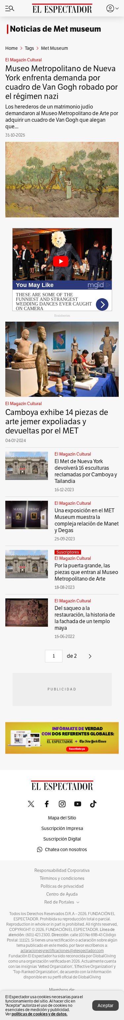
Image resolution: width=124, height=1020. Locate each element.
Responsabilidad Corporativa (62, 870)
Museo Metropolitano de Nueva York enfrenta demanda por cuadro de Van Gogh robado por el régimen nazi (61, 82)
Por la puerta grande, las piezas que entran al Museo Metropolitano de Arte (86, 572)
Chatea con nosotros (66, 849)
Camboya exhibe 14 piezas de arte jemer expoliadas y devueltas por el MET (56, 421)
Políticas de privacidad (62, 886)
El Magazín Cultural (23, 60)
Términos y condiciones (62, 878)
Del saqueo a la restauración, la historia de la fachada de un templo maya (85, 618)
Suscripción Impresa (62, 828)
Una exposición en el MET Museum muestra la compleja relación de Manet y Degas (87, 520)
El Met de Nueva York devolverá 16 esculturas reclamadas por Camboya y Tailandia (86, 471)
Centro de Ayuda (62, 894)
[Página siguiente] (90, 658)
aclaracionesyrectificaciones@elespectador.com (62, 950)
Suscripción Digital (62, 839)
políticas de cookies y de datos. (39, 1013)
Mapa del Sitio (62, 818)
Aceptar (105, 1005)
